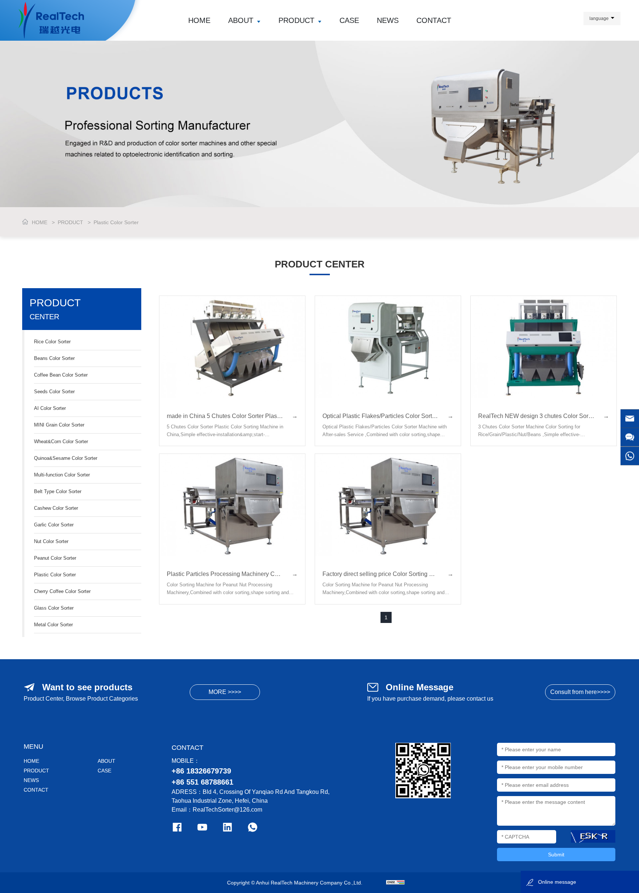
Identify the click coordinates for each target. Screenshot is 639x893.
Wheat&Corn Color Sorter (61, 441)
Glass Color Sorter (54, 608)
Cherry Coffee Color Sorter (62, 591)
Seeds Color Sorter (54, 391)
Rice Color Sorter (52, 341)
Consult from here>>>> (580, 692)
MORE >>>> (225, 692)
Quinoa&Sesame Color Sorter (65, 458)
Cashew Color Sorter (56, 508)
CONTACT (433, 20)
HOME (199, 20)
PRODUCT (296, 20)
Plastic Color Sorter (116, 222)
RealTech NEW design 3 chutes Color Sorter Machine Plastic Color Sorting (543, 416)
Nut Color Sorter (51, 541)
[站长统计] (395, 883)
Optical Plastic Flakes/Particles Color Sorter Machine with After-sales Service (387, 416)
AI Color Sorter (50, 408)
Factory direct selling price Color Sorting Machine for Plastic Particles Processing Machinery (387, 574)
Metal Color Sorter (53, 624)
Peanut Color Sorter (55, 558)
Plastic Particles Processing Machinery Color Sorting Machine (232, 574)
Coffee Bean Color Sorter (61, 375)
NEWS (388, 20)
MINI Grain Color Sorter (59, 425)
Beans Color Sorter (54, 358)
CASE (349, 20)
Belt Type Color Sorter (57, 491)
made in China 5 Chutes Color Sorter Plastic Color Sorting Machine (232, 416)
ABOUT (240, 20)
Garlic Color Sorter (54, 525)
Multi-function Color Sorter (62, 475)
